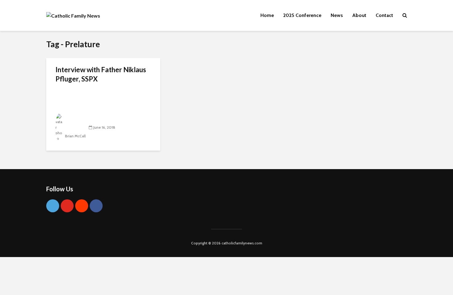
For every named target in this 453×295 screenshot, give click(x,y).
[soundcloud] (81, 205)
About (359, 15)
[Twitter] (52, 205)
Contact (384, 15)
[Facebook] (96, 205)
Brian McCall (75, 136)
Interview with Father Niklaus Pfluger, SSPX (100, 74)
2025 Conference (302, 15)
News (337, 15)
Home (267, 15)
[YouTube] (67, 205)
